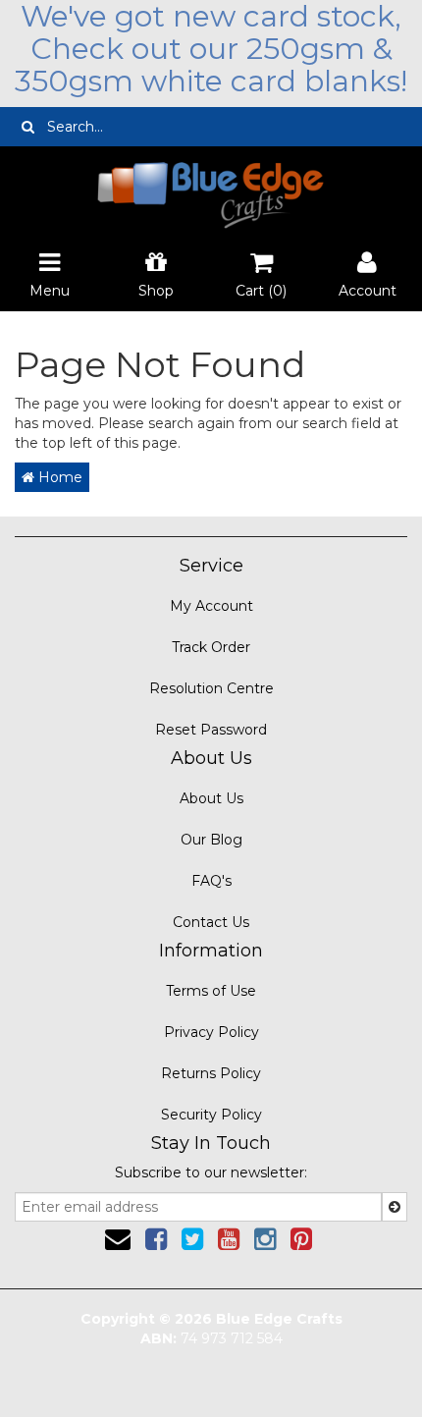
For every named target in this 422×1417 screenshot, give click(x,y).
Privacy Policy (211, 1032)
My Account (211, 606)
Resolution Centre (211, 688)
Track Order (211, 647)
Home (58, 477)
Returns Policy (211, 1073)
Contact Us (211, 922)
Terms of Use (211, 991)
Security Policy (211, 1114)
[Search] (28, 126)
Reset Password (211, 729)
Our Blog (211, 839)
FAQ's (211, 881)
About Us (211, 798)
